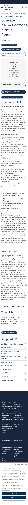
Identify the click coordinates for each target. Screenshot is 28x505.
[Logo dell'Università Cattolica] (10, 7)
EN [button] (26, 7)
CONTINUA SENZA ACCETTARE (20, 464)
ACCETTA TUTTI (14, 493)
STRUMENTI (16, 398)
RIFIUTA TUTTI (14, 497)
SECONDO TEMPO (18, 440)
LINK (2, 398)
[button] (23, 7)
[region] (14, 483)
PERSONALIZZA (14, 502)
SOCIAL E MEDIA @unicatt (7, 440)
